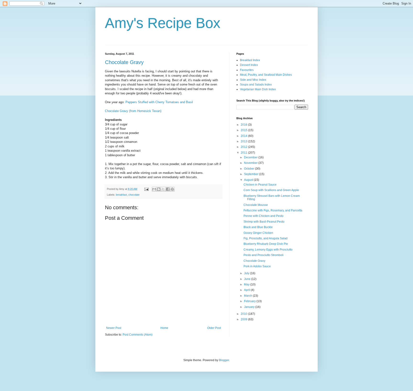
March (248, 295)
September (251, 174)
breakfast (121, 194)
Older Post (214, 328)
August (249, 180)
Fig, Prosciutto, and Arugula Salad (266, 238)
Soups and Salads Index (256, 84)
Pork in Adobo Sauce (257, 266)
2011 (244, 152)
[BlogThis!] (158, 189)
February (250, 301)
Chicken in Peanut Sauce (260, 184)
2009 (244, 319)
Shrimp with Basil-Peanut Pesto (264, 221)
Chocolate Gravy (124, 62)
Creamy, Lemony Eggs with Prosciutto (268, 249)
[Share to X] (163, 189)
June (247, 279)
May (247, 284)
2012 (244, 147)
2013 (244, 141)
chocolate (134, 194)
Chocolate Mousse (256, 205)
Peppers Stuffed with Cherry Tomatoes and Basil (159, 102)
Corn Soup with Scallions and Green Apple (271, 190)
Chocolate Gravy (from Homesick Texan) (133, 111)
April (247, 290)
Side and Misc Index (253, 79)
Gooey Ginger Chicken (258, 233)
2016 (244, 124)
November (251, 163)
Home (164, 328)
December (251, 157)
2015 (244, 130)
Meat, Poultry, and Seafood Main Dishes (266, 74)
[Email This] (154, 189)
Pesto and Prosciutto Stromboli (263, 255)
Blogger (224, 360)
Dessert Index (249, 65)
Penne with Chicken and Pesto (263, 216)
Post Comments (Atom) (137, 334)
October (249, 168)
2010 (244, 314)
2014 (244, 136)
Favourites (247, 70)
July (247, 273)
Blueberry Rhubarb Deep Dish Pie (266, 244)
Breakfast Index (250, 60)
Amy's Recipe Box (162, 23)
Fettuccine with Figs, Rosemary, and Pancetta (273, 210)
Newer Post (113, 328)
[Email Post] (146, 188)
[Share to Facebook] (167, 189)
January (249, 307)
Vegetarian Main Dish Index (258, 89)
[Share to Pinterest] (172, 189)
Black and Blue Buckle (258, 227)
